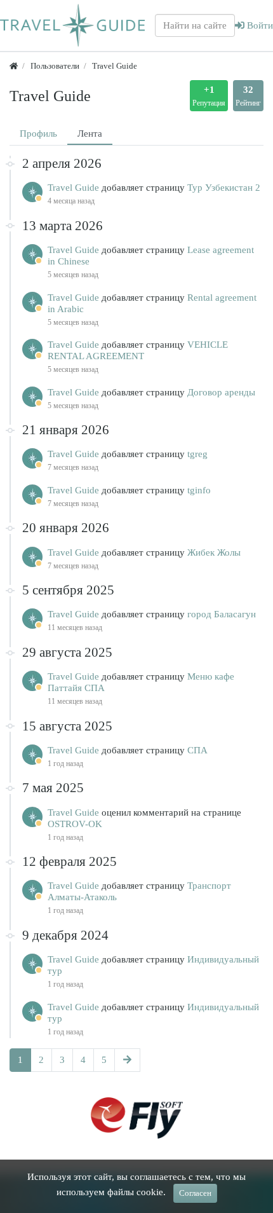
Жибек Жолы (214, 552)
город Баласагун (221, 614)
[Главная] (14, 66)
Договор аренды (221, 392)
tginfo (199, 490)
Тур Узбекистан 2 (223, 187)
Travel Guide (75, 187)
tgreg (197, 454)
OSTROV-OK (75, 824)
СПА (197, 750)
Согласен (195, 1193)
